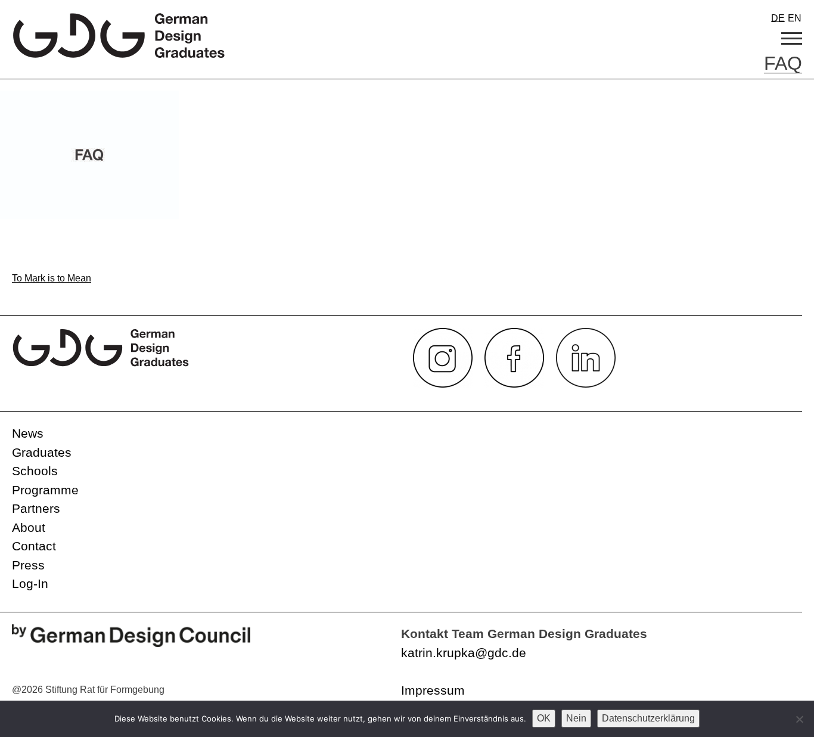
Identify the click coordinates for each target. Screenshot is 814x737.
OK (544, 718)
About (28, 527)
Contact (34, 546)
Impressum (433, 690)
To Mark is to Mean (51, 278)
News (28, 433)
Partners (36, 508)
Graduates (42, 452)
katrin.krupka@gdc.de (463, 652)
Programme (45, 490)
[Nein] (799, 719)
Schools (35, 471)
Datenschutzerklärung (648, 718)
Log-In (30, 583)
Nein (576, 718)
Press (28, 565)
